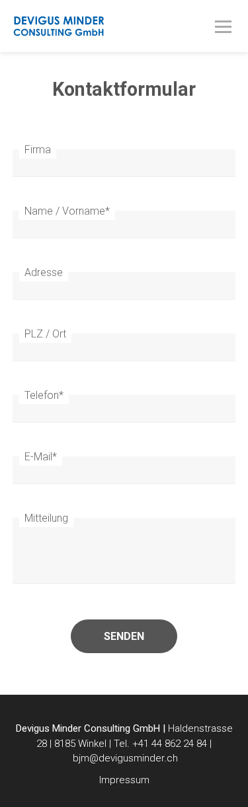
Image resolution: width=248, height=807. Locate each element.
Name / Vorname (67, 211)
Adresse (43, 272)
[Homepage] (102, 33)
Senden (124, 636)
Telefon (43, 395)
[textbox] (124, 740)
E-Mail (40, 456)
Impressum (124, 780)
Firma (37, 149)
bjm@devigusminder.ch (125, 758)
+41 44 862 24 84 (169, 744)
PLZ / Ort (45, 334)
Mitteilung (46, 518)
